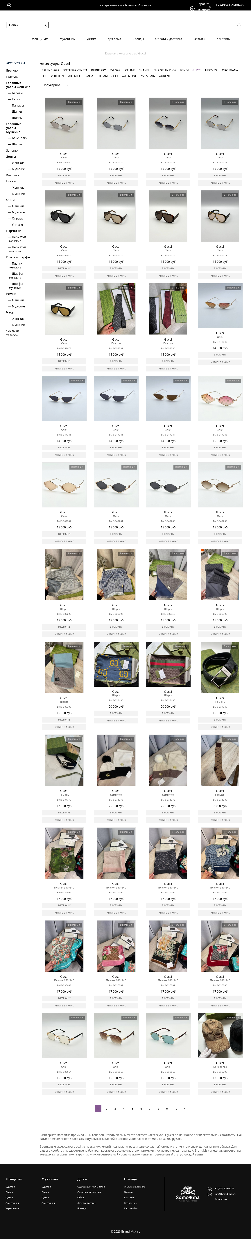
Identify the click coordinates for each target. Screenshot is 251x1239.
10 (176, 1108)
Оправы (18, 218)
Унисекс (18, 225)
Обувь (9, 1192)
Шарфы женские (16, 276)
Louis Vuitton (53, 76)
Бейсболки (19, 138)
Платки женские (15, 265)
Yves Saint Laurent (156, 76)
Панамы (18, 105)
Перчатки (13, 231)
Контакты (223, 39)
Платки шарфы (18, 257)
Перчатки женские (17, 239)
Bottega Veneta (75, 70)
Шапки (17, 111)
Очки (10, 200)
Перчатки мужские (17, 249)
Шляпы (17, 118)
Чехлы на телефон (12, 333)
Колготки (12, 175)
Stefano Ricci (107, 76)
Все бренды (130, 1203)
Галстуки (12, 77)
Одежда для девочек (89, 1192)
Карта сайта (130, 1208)
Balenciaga (50, 70)
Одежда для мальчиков (91, 1186)
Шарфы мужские (16, 286)
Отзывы (199, 39)
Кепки (16, 99)
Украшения (12, 1208)
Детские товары (86, 1203)
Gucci (196, 70)
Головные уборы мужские (13, 128)
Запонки (12, 150)
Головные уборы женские (18, 85)
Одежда (10, 1186)
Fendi (184, 70)
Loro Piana (229, 70)
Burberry (98, 70)
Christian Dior (165, 70)
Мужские (18, 169)
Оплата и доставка (168, 39)
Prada (88, 76)
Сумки (9, 1197)
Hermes (211, 70)
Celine (130, 70)
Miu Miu (73, 76)
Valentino (129, 76)
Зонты (11, 157)
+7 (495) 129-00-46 (230, 5)
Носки (11, 181)
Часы (10, 312)
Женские (18, 163)
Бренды (138, 39)
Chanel (144, 70)
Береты (17, 93)
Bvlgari (115, 70)
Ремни (11, 294)
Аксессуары (15, 63)
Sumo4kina (221, 1199)
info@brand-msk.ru (225, 1194)
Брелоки (12, 70)
